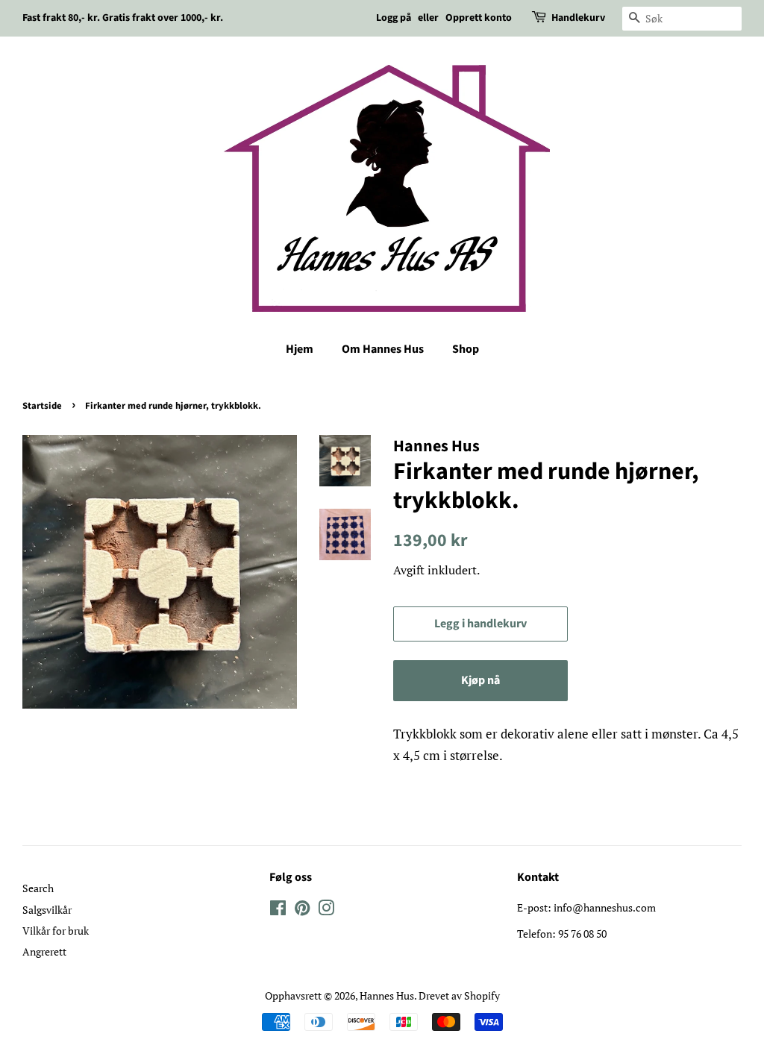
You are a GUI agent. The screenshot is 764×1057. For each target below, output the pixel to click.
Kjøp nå (480, 680)
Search (38, 888)
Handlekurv (578, 17)
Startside (42, 406)
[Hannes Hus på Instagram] (326, 910)
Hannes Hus (387, 995)
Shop (465, 349)
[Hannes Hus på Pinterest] (302, 910)
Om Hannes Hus (383, 349)
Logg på (393, 17)
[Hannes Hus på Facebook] (277, 910)
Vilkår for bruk (55, 930)
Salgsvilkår (47, 910)
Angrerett (44, 951)
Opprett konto (478, 17)
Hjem (299, 349)
